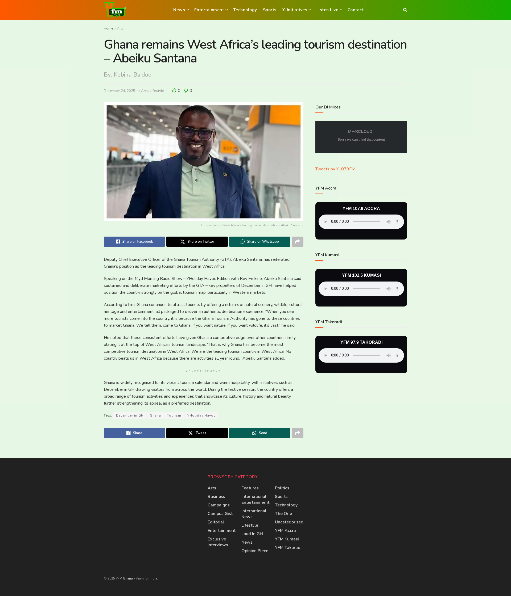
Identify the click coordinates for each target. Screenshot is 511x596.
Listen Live (327, 10)
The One (283, 514)
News (179, 10)
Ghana (155, 415)
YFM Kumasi (287, 539)
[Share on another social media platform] (297, 242)
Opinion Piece (254, 551)
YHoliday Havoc (201, 415)
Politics (282, 488)
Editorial (216, 522)
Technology (245, 10)
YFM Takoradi (288, 548)
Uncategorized (289, 522)
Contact (356, 10)
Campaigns (219, 505)
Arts (120, 28)
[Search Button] (405, 10)
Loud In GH (252, 534)
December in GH (130, 415)
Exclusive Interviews (218, 542)
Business (216, 497)
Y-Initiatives (294, 10)
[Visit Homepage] (115, 10)
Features (250, 488)
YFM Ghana (124, 578)
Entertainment (209, 10)
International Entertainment (255, 499)
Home (108, 28)
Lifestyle (157, 91)
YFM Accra (285, 531)
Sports (270, 10)
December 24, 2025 (119, 91)
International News (253, 514)
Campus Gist (220, 514)
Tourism (174, 415)
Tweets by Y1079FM (335, 169)
